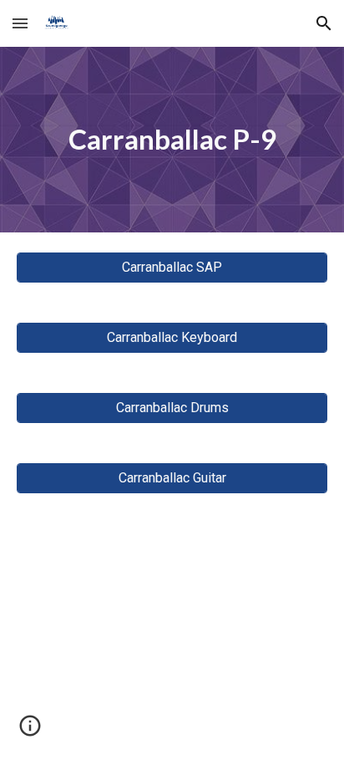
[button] (20, 23)
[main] (172, 140)
